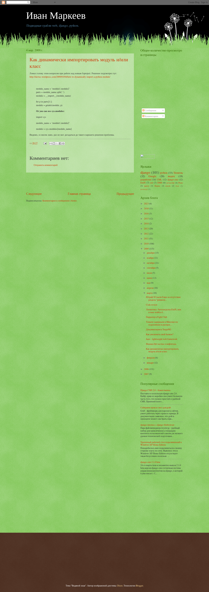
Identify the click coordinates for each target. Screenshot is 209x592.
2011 (146, 238)
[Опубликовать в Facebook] (60, 143)
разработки (145, 179)
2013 (146, 228)
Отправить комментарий (46, 165)
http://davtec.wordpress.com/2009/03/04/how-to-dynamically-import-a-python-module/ (70, 76)
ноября (150, 257)
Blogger (139, 585)
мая (149, 282)
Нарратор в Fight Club (156, 316)
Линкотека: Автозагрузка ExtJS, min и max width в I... (163, 311)
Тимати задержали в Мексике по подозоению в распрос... (162, 323)
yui (151, 182)
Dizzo (120, 585)
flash (177, 186)
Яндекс (157, 185)
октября (151, 262)
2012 (146, 233)
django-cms (173, 179)
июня (150, 277)
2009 (146, 248)
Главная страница (79, 194)
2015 (146, 218)
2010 (146, 243)
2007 (146, 373)
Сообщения (150, 110)
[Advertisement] (80, 182)
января (150, 362)
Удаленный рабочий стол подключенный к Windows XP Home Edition (161, 443)
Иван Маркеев (56, 15)
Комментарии (151, 116)
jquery (146, 185)
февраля (151, 357)
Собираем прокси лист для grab (155, 407)
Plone (180, 182)
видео (171, 176)
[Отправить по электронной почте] (50, 143)
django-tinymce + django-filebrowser (157, 424)
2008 (146, 369)
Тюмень (178, 173)
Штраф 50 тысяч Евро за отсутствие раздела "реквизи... (163, 298)
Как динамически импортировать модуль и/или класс (162, 350)
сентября (151, 267)
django (145, 172)
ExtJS (143, 182)
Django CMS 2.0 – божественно (155, 390)
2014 (146, 223)
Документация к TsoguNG (158, 329)
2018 (146, 208)
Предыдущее (125, 194)
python (163, 173)
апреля (150, 287)
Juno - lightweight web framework (161, 339)
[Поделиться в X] (57, 143)
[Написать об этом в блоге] (54, 143)
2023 (146, 203)
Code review (151, 304)
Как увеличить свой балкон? (159, 334)
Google (152, 176)
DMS (159, 182)
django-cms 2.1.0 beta (150, 462)
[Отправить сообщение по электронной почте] (45, 143)
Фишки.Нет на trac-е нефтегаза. (161, 343)
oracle (167, 185)
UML (159, 179)
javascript (170, 182)
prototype (144, 189)
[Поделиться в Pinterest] (63, 143)
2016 (146, 213)
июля (149, 272)
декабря (151, 252)
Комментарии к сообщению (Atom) (59, 200)
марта (150, 292)
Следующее (34, 194)
